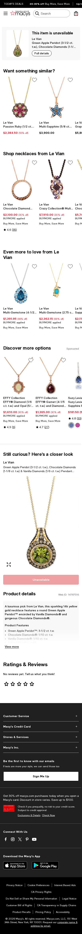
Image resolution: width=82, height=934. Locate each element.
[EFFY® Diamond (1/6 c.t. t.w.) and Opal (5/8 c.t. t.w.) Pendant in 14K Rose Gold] (18, 375)
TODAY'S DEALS (13, 4)
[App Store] (15, 865)
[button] (41, 523)
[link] (20, 128)
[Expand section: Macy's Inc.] (41, 747)
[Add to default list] (34, 80)
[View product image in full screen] (8, 564)
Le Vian (37, 38)
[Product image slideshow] (41, 523)
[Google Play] (45, 865)
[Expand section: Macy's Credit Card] (41, 726)
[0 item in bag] (76, 13)
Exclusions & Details (29, 815)
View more (12, 646)
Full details (41, 53)
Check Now (48, 815)
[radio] (71, 425)
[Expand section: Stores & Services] (41, 737)
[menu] (5, 13)
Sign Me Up (41, 776)
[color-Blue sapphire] (71, 425)
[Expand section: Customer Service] (41, 716)
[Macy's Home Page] (20, 13)
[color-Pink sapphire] (77, 425)
